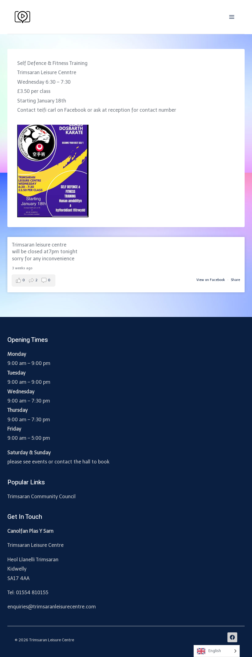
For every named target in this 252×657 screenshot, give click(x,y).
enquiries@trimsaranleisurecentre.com (51, 607)
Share (235, 280)
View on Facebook (211, 280)
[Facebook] (232, 637)
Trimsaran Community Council (41, 496)
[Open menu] (231, 17)
